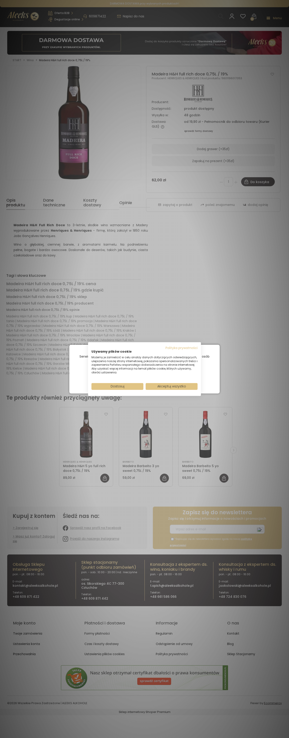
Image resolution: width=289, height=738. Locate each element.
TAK (135, 379)
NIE (155, 379)
